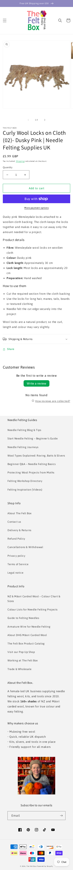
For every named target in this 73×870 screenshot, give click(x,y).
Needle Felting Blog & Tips (24, 430)
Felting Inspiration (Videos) (24, 489)
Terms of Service (18, 564)
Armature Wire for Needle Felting (28, 626)
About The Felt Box (19, 513)
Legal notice (15, 572)
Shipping (20, 161)
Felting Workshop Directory (24, 480)
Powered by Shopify (45, 866)
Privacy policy (16, 555)
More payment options (36, 208)
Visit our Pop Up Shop (21, 651)
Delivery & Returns (19, 530)
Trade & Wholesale (19, 669)
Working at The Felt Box (22, 660)
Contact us (14, 521)
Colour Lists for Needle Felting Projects (32, 609)
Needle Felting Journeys (23, 447)
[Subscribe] (61, 815)
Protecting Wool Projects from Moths (30, 472)
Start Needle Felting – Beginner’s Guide (32, 438)
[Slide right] (45, 120)
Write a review (36, 383)
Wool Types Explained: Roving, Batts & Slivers (36, 455)
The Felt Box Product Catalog (26, 643)
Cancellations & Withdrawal (25, 547)
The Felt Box (31, 866)
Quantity (7, 167)
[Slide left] (28, 120)
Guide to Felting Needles (23, 617)
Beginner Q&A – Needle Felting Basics (31, 464)
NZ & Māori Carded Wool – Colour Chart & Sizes (33, 599)
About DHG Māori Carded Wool (27, 635)
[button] (5, 20)
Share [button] (10, 349)
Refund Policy (16, 538)
